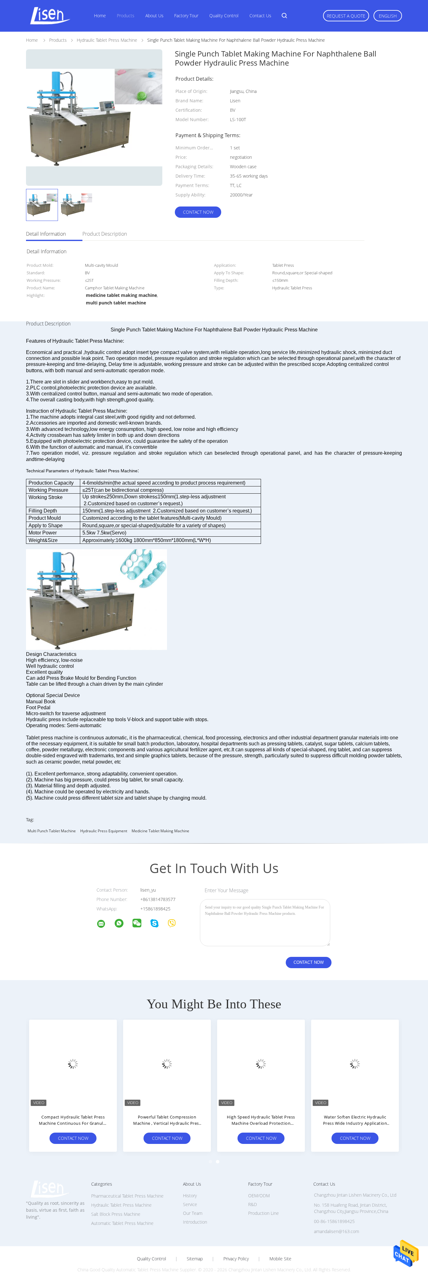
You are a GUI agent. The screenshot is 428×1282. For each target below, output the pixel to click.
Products (125, 16)
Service (190, 1204)
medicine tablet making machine (160, 831)
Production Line (263, 1213)
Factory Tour (186, 16)
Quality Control (223, 16)
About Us (154, 16)
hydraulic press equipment (103, 831)
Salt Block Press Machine (115, 1214)
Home (100, 16)
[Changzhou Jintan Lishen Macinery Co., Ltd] (105, 925)
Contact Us (260, 16)
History (190, 1196)
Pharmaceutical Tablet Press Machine (127, 1196)
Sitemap (195, 1259)
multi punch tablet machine (52, 831)
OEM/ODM (259, 1196)
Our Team (192, 1213)
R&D (252, 1204)
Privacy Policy (236, 1259)
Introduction (195, 1222)
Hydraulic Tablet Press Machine (121, 1205)
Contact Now (198, 212)
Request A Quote (346, 16)
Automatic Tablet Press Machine (122, 1223)
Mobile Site (280, 1259)
